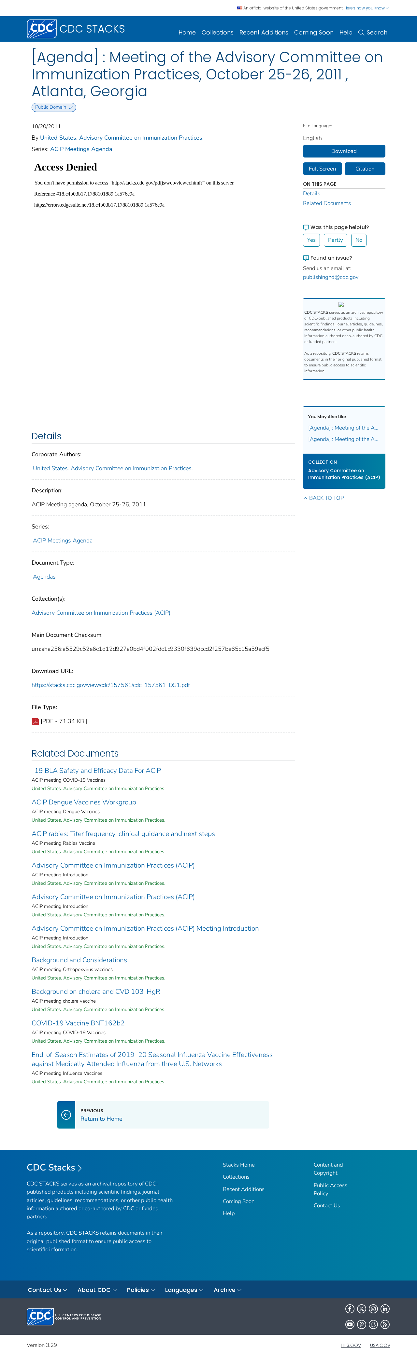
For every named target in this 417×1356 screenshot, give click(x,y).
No (358, 240)
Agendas (44, 577)
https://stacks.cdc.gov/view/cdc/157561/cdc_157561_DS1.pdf (111, 685)
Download (344, 151)
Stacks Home (239, 1165)
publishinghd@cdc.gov (331, 277)
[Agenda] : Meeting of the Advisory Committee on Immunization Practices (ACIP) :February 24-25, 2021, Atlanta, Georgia (344, 427)
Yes (311, 240)
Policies (138, 1290)
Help (345, 32)
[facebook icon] (350, 1309)
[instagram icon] (373, 1309)
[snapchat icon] (373, 1324)
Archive (225, 1290)
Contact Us (327, 1205)
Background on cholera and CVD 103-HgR (96, 991)
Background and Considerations (79, 960)
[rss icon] (385, 1324)
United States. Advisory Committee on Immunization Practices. (122, 138)
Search (377, 32)
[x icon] (361, 1309)
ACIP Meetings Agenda (81, 149)
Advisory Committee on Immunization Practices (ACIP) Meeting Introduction (145, 928)
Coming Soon (314, 32)
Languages (181, 1290)
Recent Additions (263, 32)
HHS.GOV (351, 1345)
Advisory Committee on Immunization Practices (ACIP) (101, 613)
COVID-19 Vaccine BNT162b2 (78, 1023)
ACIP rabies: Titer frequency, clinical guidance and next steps (123, 833)
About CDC (94, 1290)
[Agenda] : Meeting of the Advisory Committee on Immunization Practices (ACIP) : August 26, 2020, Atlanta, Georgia (344, 439)
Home (187, 32)
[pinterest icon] (361, 1324)
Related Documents (327, 203)
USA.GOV (380, 1345)
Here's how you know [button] (365, 8)
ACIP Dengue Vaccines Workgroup (84, 802)
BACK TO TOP (326, 498)
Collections (218, 32)
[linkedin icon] (385, 1309)
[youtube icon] (350, 1324)
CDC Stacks (51, 1167)
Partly (335, 240)
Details (311, 193)
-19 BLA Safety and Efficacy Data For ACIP (96, 770)
